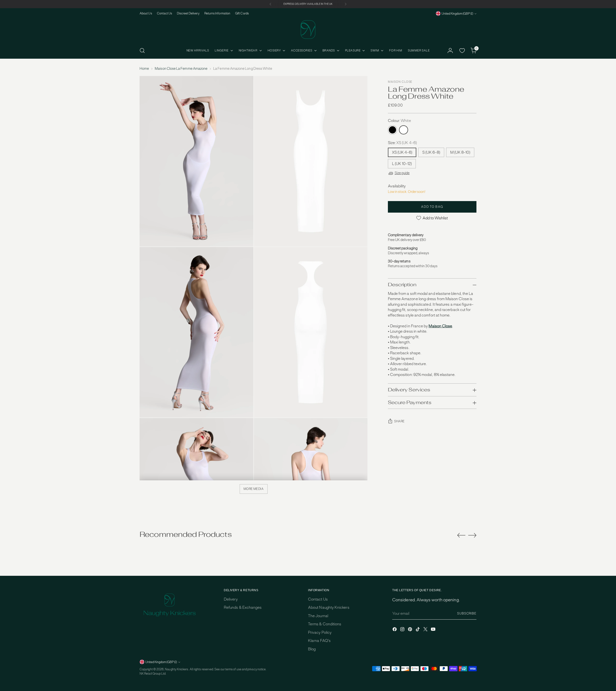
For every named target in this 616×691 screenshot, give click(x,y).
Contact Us (318, 599)
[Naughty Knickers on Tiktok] (418, 630)
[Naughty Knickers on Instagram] (403, 630)
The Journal (318, 615)
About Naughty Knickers (328, 607)
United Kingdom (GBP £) (457, 14)
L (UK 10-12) (402, 163)
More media (253, 489)
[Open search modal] (142, 50)
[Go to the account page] (450, 50)
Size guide (402, 173)
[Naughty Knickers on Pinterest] (410, 630)
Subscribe (466, 613)
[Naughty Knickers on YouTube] (433, 630)
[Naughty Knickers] (308, 29)
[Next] (345, 4)
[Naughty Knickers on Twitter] (426, 630)
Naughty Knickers (176, 669)
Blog (312, 649)
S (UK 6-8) (431, 152)
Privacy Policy (320, 632)
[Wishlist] (462, 50)
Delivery (231, 599)
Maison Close (400, 82)
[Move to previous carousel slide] (461, 535)
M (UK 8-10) (460, 152)
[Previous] (270, 4)
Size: (402, 142)
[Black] (392, 129)
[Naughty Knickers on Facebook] (395, 630)
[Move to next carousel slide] (472, 535)
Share (399, 421)
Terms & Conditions (324, 624)
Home (144, 68)
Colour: (399, 120)
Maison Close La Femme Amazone (181, 68)
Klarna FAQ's (319, 640)
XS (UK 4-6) (402, 152)
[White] (403, 129)
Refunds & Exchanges (243, 607)
